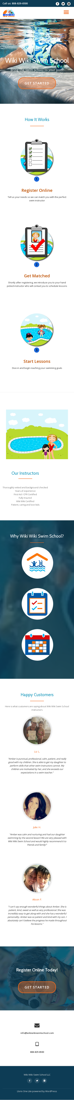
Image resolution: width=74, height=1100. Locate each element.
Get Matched (37, 276)
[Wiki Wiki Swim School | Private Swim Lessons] (9, 13)
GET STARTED (37, 85)
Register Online (37, 190)
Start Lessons (37, 361)
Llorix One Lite (24, 1091)
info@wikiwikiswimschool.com (37, 1033)
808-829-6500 (37, 1051)
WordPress (51, 1091)
